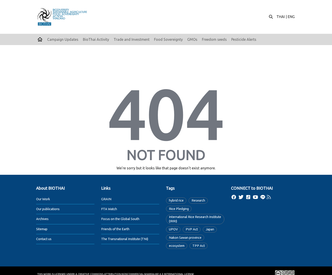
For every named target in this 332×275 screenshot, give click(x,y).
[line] (262, 197)
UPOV (173, 229)
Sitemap (41, 229)
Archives (42, 219)
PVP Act (192, 229)
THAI (280, 17)
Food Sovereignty (168, 39)
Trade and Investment (132, 39)
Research (198, 200)
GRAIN (106, 199)
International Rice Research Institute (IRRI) (195, 219)
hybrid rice (176, 200)
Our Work (43, 199)
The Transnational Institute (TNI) (124, 239)
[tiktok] (248, 197)
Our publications (48, 209)
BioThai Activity (96, 39)
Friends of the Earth (115, 229)
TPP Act (198, 246)
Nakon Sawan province (185, 237)
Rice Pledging (179, 209)
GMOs (192, 39)
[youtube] (255, 197)
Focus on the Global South (120, 219)
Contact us (43, 239)
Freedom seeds (214, 39)
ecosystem (177, 246)
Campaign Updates (62, 39)
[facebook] (233, 197)
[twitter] (241, 197)
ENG (291, 17)
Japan (210, 229)
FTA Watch (109, 209)
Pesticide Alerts (243, 39)
